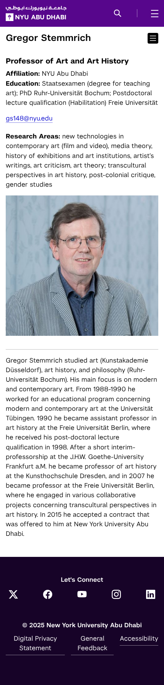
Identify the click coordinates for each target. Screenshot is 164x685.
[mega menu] (152, 13)
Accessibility (139, 638)
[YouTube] (82, 595)
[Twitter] (13, 595)
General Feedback (92, 643)
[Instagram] (116, 595)
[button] (117, 14)
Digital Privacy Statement (35, 643)
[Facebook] (47, 595)
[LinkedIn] (150, 595)
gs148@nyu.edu (29, 118)
